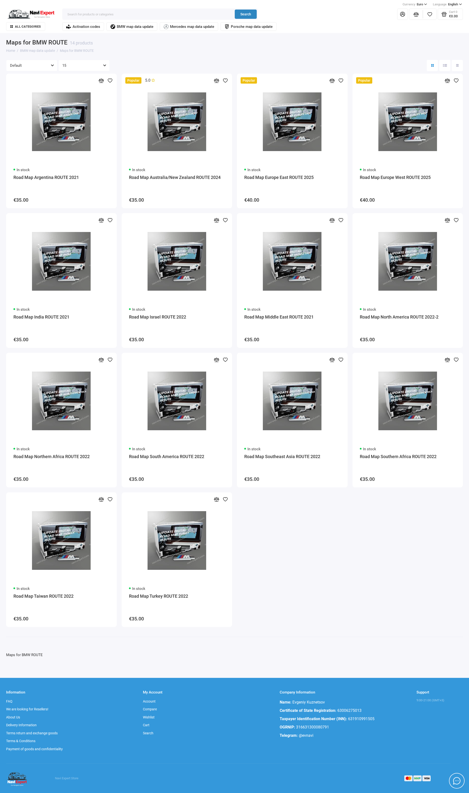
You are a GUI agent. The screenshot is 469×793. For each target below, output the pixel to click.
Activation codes (86, 26)
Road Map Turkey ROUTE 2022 (158, 596)
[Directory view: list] (444, 65)
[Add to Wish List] (110, 80)
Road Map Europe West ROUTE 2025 (395, 177)
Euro (413, 4)
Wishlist (149, 717)
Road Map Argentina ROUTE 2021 (46, 177)
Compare (150, 709)
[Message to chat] (456, 780)
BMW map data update (135, 26)
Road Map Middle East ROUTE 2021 (279, 316)
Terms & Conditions (20, 741)
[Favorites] (429, 14)
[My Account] (402, 14)
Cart (146, 725)
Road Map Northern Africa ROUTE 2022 (51, 456)
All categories (28, 26)
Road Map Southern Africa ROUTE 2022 (398, 456)
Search (245, 14)
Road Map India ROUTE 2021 (41, 316)
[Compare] (416, 14)
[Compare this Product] (101, 80)
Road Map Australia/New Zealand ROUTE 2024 (175, 177)
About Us (13, 717)
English (445, 4)
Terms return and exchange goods (32, 733)
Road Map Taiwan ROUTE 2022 (43, 596)
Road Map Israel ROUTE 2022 (157, 316)
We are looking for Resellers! (27, 709)
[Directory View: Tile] (432, 65)
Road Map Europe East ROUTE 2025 (279, 177)
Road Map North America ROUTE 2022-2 (399, 316)
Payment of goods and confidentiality (34, 749)
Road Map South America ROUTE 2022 (166, 456)
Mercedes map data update (192, 26)
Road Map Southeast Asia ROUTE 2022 (282, 456)
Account (149, 701)
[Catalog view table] (457, 65)
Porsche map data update (252, 26)
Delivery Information (21, 725)
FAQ (9, 701)
